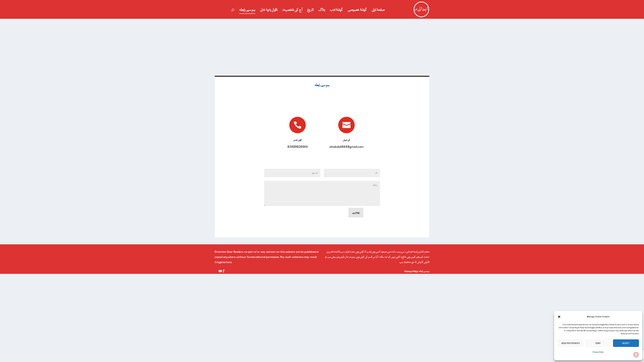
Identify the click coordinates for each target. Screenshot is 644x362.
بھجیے (356, 212)
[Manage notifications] (636, 354)
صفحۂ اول (378, 11)
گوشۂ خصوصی (357, 11)
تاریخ (310, 11)
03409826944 (297, 146)
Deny (598, 343)
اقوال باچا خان (268, 11)
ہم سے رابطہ (247, 11)
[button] (559, 316)
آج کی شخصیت (292, 11)
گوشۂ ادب (336, 11)
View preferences (570, 343)
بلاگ (321, 11)
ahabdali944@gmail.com (346, 146)
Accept (625, 343)
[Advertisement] (322, 43)
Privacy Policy (598, 352)
